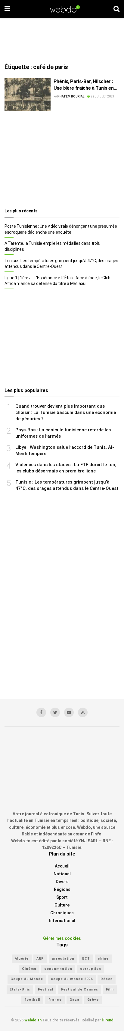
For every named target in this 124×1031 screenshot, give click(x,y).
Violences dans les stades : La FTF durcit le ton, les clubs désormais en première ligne (65, 468)
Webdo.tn (33, 1020)
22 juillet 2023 (102, 96)
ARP (40, 959)
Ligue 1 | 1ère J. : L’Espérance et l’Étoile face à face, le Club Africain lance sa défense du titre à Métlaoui (57, 280)
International (62, 920)
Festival (45, 989)
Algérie (22, 959)
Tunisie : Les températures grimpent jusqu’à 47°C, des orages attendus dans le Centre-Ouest (61, 263)
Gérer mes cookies (62, 938)
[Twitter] (55, 712)
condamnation (58, 969)
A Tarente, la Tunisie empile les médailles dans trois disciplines (52, 246)
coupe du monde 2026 (72, 979)
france (55, 1000)
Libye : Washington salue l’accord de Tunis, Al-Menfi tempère (64, 450)
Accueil (62, 866)
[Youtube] (69, 712)
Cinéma (29, 969)
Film (110, 989)
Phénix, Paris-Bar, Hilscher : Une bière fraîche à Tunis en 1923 (84, 85)
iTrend (107, 1020)
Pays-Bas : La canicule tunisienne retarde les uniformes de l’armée (63, 433)
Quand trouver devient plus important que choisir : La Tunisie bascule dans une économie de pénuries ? (65, 412)
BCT (86, 959)
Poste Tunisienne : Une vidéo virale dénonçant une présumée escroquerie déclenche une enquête (61, 229)
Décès (107, 979)
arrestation (63, 959)
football (32, 1000)
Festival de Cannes (79, 989)
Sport (62, 897)
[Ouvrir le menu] (7, 9)
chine (103, 959)
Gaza (74, 1000)
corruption (90, 969)
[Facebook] (41, 712)
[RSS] (83, 712)
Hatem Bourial (72, 96)
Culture (62, 905)
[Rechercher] (116, 9)
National (62, 873)
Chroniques (62, 912)
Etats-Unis (20, 989)
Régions (62, 889)
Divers (62, 881)
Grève (93, 1000)
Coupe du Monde (27, 979)
